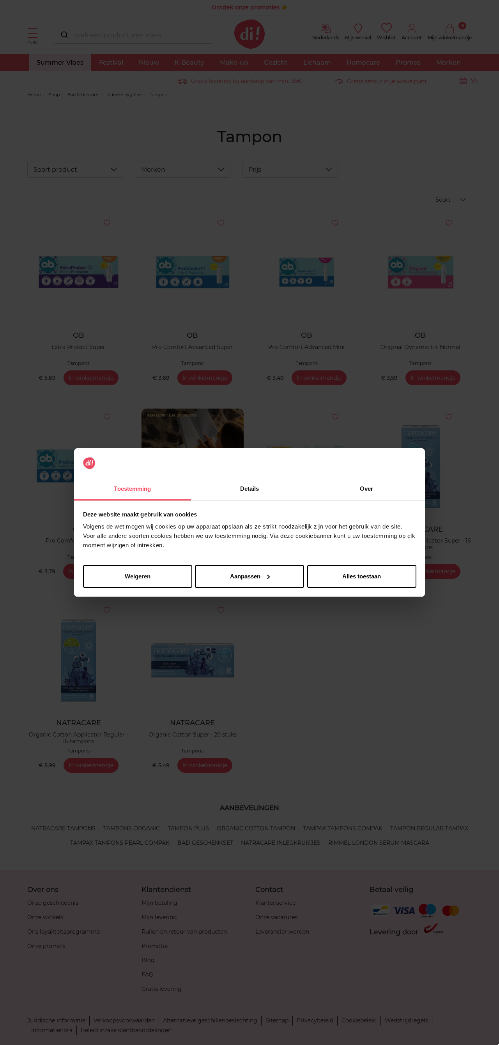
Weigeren (137, 576)
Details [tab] (249, 488)
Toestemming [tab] (132, 488)
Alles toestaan (361, 576)
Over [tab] (366, 488)
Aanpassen (245, 576)
